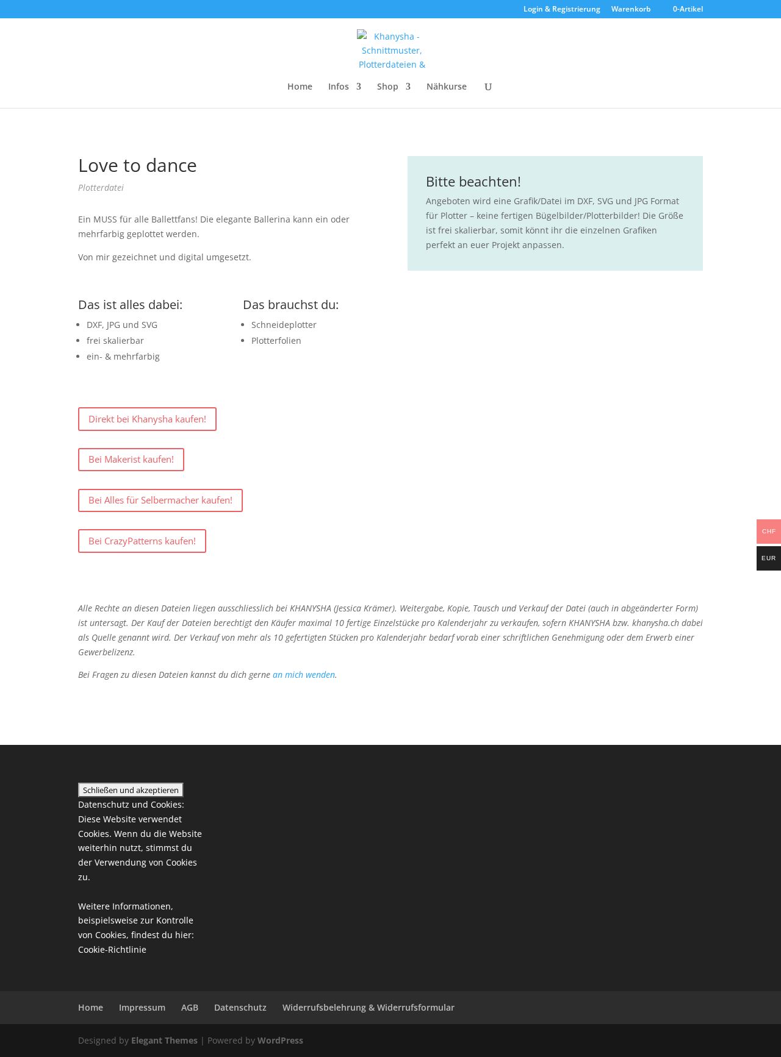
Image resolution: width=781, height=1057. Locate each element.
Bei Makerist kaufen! (131, 459)
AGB (189, 1007)
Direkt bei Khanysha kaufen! (147, 419)
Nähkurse (446, 87)
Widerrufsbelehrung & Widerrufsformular (369, 1007)
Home (299, 87)
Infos (338, 87)
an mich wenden (304, 674)
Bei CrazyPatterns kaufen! (142, 541)
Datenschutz (240, 1007)
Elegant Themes (164, 1040)
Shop (387, 87)
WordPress (280, 1040)
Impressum (142, 1007)
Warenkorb (630, 9)
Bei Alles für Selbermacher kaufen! (160, 500)
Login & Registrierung (562, 9)
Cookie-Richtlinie (112, 949)
